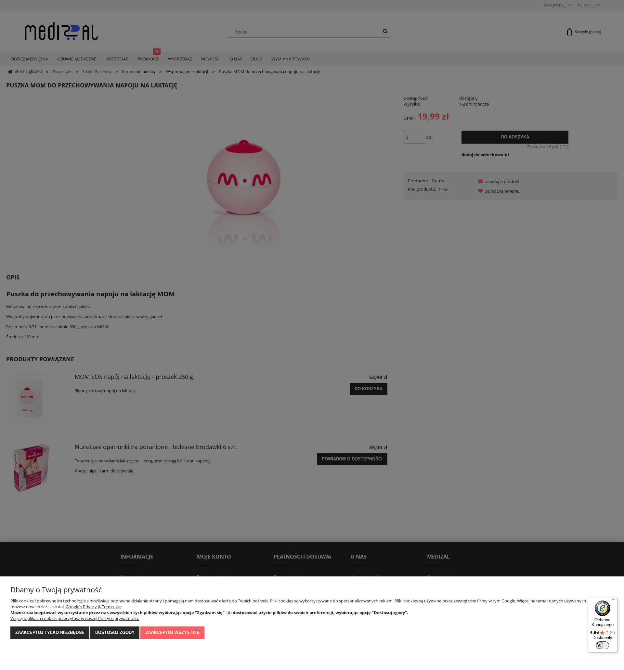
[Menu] (614, 601)
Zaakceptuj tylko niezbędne (49, 632)
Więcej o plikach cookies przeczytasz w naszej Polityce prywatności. (74, 618)
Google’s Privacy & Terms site (94, 607)
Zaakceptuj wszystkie (172, 632)
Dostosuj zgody (115, 632)
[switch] (602, 645)
